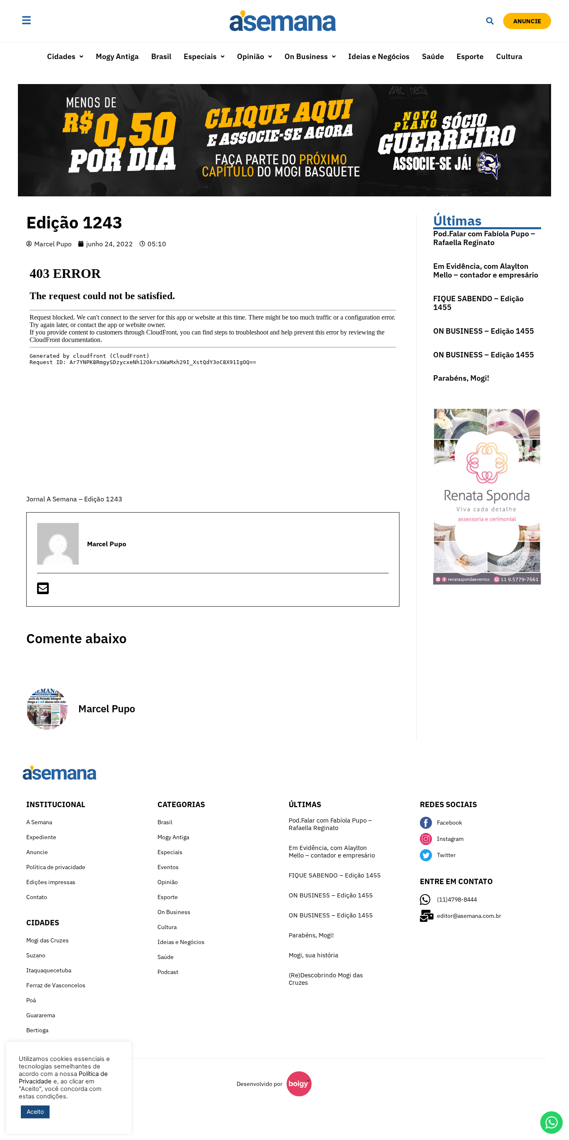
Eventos (168, 867)
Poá (31, 1000)
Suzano (35, 955)
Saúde (433, 56)
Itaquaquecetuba (48, 970)
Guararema (40, 1015)
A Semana (39, 822)
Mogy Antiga (117, 56)
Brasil (161, 56)
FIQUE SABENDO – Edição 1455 (478, 303)
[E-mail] (43, 591)
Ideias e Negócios (378, 56)
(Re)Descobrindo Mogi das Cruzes (326, 978)
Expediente (41, 837)
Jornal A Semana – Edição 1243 (74, 499)
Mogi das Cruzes (47, 940)
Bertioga (37, 1030)
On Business (306, 56)
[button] (52, 21)
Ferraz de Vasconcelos (55, 985)
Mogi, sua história (313, 955)
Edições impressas (50, 882)
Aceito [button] (35, 1111)
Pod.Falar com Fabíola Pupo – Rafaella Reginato (484, 238)
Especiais (200, 56)
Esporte (470, 56)
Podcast (167, 972)
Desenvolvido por (259, 1084)
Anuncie (37, 852)
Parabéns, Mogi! (461, 378)
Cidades (61, 56)
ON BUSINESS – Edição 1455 (483, 331)
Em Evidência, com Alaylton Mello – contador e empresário (485, 270)
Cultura (509, 56)
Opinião (250, 56)
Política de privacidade (55, 867)
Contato (36, 897)
